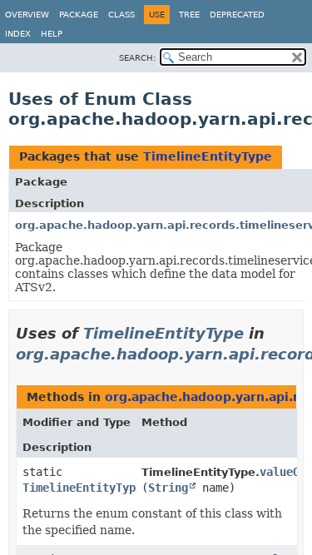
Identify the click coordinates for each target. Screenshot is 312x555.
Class (121, 14)
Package (78, 14)
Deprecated (237, 14)
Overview (27, 14)
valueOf (283, 471)
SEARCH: (137, 57)
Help (51, 33)
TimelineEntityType (207, 156)
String (168, 487)
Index (18, 33)
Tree (189, 14)
